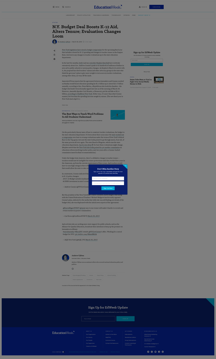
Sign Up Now (108, 188)
